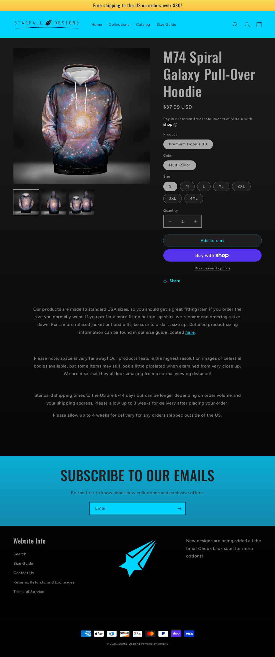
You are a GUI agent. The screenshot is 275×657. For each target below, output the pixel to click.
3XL (172, 198)
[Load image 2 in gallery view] (54, 202)
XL (221, 186)
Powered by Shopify (154, 643)
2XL (241, 186)
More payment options (212, 268)
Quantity (170, 210)
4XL (194, 198)
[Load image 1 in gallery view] (26, 202)
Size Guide (23, 563)
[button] (235, 25)
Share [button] (174, 280)
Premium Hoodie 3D (188, 144)
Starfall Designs (129, 643)
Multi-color (179, 165)
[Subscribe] (179, 508)
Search (20, 554)
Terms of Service (29, 591)
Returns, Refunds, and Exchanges (44, 582)
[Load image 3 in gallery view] (81, 202)
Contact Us (23, 573)
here (190, 332)
